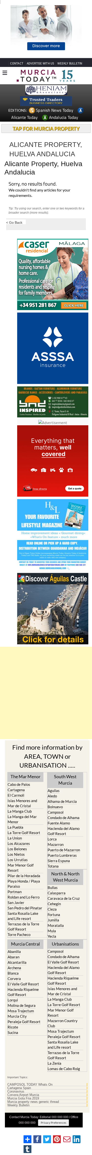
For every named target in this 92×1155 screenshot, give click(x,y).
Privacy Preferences (53, 1122)
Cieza (52, 909)
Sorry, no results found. (33, 184)
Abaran (13, 957)
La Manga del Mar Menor (22, 819)
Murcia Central (25, 944)
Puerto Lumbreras (62, 855)
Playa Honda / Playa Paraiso (24, 883)
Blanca (13, 973)
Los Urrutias (18, 859)
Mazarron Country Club (63, 1023)
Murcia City (17, 1016)
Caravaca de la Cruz (64, 898)
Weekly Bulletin (18, 1105)
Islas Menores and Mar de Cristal (22, 803)
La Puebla (15, 827)
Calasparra (57, 893)
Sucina (13, 1032)
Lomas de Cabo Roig (64, 1068)
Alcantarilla (17, 962)
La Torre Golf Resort (24, 832)
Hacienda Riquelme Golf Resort (23, 992)
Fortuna (54, 914)
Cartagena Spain (19, 1088)
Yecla (52, 936)
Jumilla (53, 920)
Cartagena (16, 790)
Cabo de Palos (19, 784)
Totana (53, 866)
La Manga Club (20, 811)
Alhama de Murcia (62, 801)
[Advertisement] (46, 693)
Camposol (56, 812)
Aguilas (54, 790)
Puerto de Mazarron (64, 850)
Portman (15, 891)
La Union (15, 838)
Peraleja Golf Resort (24, 1021)
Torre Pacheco (19, 934)
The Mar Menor (25, 776)
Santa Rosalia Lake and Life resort (23, 916)
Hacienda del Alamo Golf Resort (63, 831)
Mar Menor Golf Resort (21, 867)
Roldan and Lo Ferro (23, 897)
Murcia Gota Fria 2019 (23, 1098)
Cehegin (54, 904)
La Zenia (54, 1063)
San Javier (16, 902)
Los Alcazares (19, 843)
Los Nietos (16, 854)
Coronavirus (15, 1091)
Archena (14, 967)
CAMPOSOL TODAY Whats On (30, 1084)
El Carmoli (16, 795)
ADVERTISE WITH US (40, 63)
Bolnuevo (55, 807)
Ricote (13, 1027)
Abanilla (14, 951)
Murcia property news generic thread (33, 1101)
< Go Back (14, 222)
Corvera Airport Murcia (23, 1094)
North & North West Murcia (65, 877)
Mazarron (56, 844)
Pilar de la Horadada (24, 875)
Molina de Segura (22, 1005)
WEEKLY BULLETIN (69, 63)
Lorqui (13, 1000)
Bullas (53, 887)
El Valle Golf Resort (23, 984)
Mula (52, 931)
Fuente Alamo (59, 823)
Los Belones (17, 849)
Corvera (14, 978)
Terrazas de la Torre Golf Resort (23, 926)
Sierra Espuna (59, 860)
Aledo (52, 796)
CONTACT (16, 63)
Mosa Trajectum (21, 1011)
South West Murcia (65, 779)
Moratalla (56, 925)
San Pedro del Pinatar (25, 908)
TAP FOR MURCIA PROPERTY (46, 128)
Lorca (52, 839)
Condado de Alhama (63, 817)
